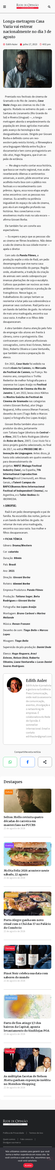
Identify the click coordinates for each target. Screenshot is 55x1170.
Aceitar (28, 1165)
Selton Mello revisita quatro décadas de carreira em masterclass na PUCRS (23, 821)
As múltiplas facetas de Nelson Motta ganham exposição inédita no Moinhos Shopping (27, 1080)
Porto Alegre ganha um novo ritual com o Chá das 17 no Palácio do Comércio (27, 923)
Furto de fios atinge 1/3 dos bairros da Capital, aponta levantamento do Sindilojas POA (26, 1026)
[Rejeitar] (50, 1158)
